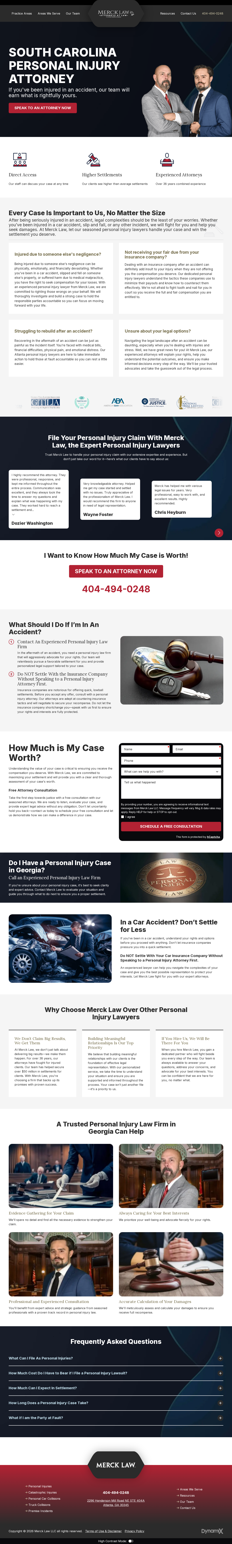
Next (219, 533)
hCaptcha (213, 836)
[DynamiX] (212, 1531)
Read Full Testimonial (13, 514)
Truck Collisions (39, 1505)
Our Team (187, 1501)
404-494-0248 (212, 13)
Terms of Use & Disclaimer (103, 1531)
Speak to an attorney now (42, 108)
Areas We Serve (191, 1489)
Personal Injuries (40, 1486)
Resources (187, 1495)
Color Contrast (131, 1541)
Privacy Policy (134, 1531)
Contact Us (187, 1508)
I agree (130, 817)
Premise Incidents (40, 1511)
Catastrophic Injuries (42, 1492)
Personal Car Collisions (44, 1498)
